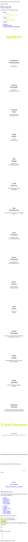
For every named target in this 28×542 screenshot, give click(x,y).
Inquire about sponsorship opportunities (11, 26)
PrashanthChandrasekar (14, 61)
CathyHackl (14, 135)
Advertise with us (7, 508)
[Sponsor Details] (14, 443)
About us (5, 507)
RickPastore (14, 283)
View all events (6, 503)
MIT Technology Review (12, 15)
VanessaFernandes (14, 86)
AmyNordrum (14, 234)
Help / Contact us (7, 510)
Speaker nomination (7, 25)
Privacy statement (7, 513)
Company (5, 506)
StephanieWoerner (14, 406)
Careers (5, 509)
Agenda (5, 17)
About (4, 12)
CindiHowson (14, 184)
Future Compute (6, 502)
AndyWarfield (14, 381)
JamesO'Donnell (14, 258)
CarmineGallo (14, 111)
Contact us (5, 24)
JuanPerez (14, 307)
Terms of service (6, 512)
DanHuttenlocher (14, 209)
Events (4, 497)
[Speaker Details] (14, 51)
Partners (8, 16)
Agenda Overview (10, 19)
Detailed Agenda (10, 20)
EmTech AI (5, 501)
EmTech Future (6, 500)
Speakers (5, 21)
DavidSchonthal (14, 332)
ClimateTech (6, 498)
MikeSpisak (14, 357)
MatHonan (14, 160)
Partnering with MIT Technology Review (11, 464)
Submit (3, 521)
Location (8, 13)
